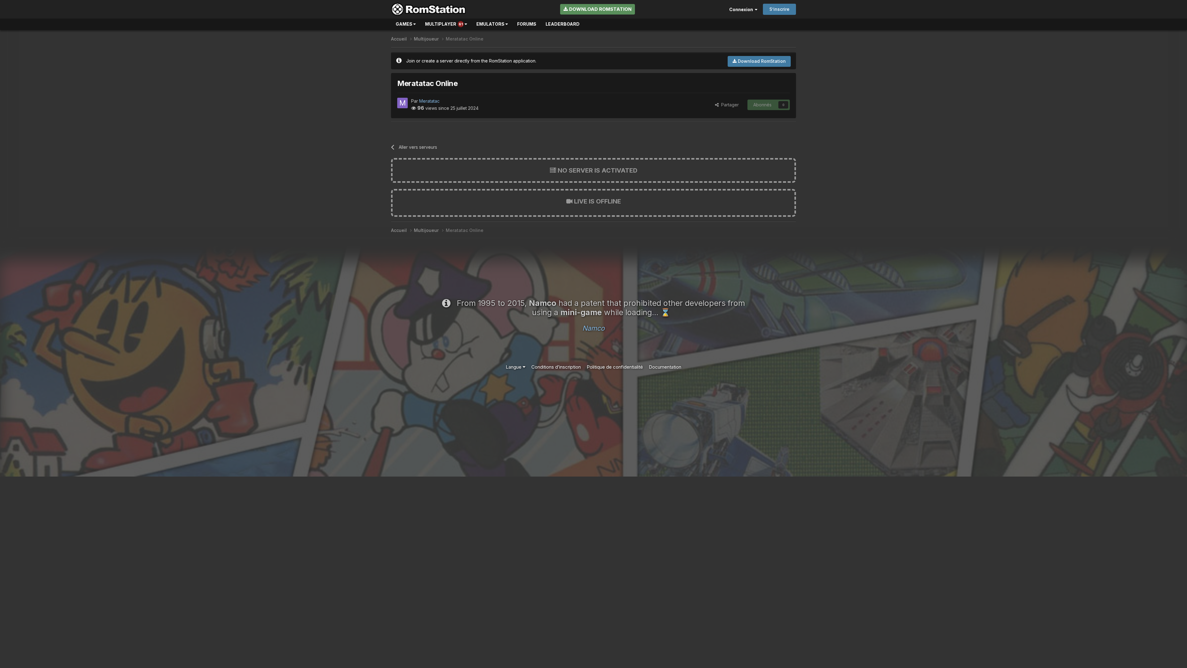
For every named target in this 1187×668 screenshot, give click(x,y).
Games (404, 24)
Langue (514, 367)
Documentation (665, 367)
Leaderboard (563, 24)
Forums (526, 24)
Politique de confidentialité (615, 367)
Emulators (490, 24)
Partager (729, 104)
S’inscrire (779, 9)
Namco (593, 328)
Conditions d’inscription (556, 367)
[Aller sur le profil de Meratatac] (402, 103)
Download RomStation (600, 9)
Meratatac (429, 101)
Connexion (742, 9)
